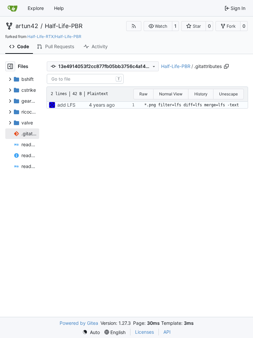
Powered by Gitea (79, 323)
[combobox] (85, 79)
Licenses (144, 332)
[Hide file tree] (10, 66)
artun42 (26, 26)
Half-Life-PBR (64, 26)
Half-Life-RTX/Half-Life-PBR (54, 36)
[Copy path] (226, 66)
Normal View (171, 93)
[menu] (91, 332)
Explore (36, 8)
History (201, 93)
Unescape (228, 93)
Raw (143, 93)
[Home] (12, 8)
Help (59, 8)
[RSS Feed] (133, 26)
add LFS (66, 105)
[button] (158, 26)
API (167, 332)
